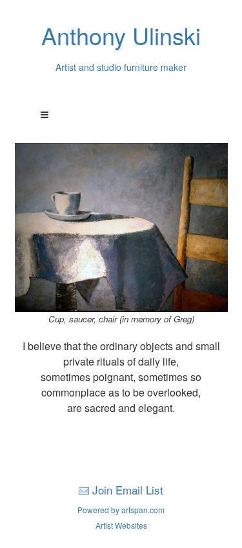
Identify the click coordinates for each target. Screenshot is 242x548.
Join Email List (127, 490)
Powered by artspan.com (121, 509)
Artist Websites (121, 525)
